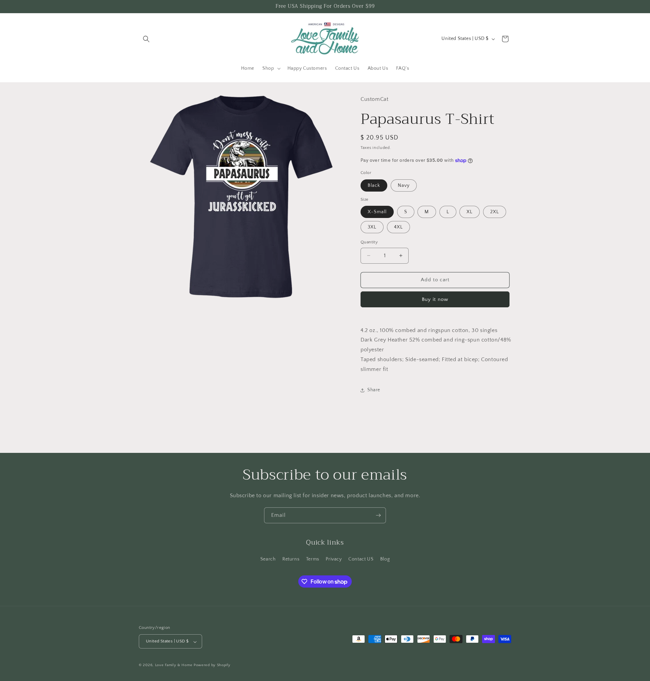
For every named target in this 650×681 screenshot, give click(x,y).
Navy (404, 185)
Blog (385, 559)
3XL (372, 227)
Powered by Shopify (212, 665)
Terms (312, 559)
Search (268, 559)
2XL (494, 212)
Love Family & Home (174, 665)
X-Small (377, 212)
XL (470, 212)
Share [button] (373, 390)
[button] (146, 38)
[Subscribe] (378, 515)
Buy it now (435, 299)
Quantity (369, 242)
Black (374, 185)
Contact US (360, 559)
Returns (290, 559)
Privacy (334, 559)
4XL (398, 227)
